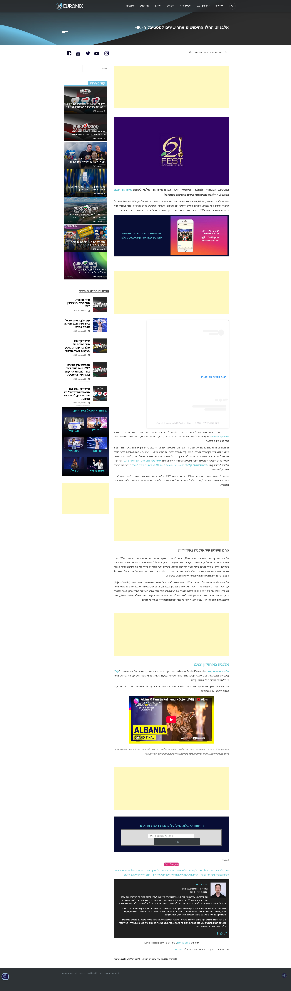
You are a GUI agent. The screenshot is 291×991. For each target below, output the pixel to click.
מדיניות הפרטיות (69, 973)
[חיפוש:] (95, 69)
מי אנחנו (130, 6)
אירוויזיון (219, 6)
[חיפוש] (232, 6)
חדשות (145, 959)
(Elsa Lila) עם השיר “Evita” (142, 461)
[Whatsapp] (221, 933)
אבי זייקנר (198, 52)
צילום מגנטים (183, 943)
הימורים (170, 6)
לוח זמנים (144, 6)
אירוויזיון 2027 (203, 6)
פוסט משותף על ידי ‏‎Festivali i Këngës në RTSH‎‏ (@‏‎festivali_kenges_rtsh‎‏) (187, 423)
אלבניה (123, 959)
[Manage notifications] (284, 975)
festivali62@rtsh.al (219, 437)
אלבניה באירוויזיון (156, 959)
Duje (117, 671)
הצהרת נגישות (84, 973)
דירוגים (157, 6)
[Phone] (225, 933)
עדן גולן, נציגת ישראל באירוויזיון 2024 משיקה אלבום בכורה (77, 324)
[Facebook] (217, 933)
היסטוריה (185, 6)
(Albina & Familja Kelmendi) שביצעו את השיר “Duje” (170, 465)
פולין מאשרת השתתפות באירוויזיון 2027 (78, 303)
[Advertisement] (171, 87)
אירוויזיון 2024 (123, 189)
